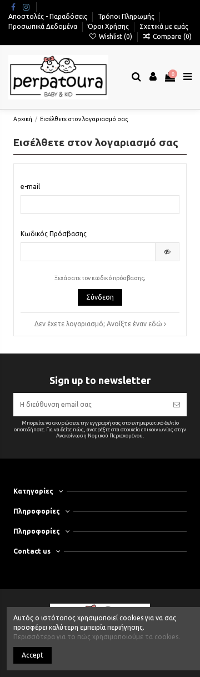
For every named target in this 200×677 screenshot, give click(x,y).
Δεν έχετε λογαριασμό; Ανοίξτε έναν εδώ (99, 323)
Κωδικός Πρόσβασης (54, 233)
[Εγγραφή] (177, 404)
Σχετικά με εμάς (163, 26)
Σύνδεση (100, 297)
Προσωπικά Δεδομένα (43, 26)
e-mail (30, 186)
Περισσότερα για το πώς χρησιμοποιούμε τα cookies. (96, 636)
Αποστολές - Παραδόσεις (48, 16)
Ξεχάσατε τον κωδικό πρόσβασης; (100, 278)
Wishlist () (115, 36)
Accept (32, 655)
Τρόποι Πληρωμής (127, 16)
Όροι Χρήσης (109, 26)
